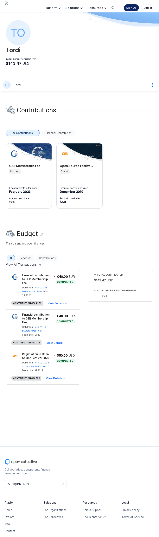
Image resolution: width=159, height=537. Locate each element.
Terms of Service (133, 517)
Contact (10, 531)
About (9, 524)
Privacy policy (131, 510)
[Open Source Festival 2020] (64, 153)
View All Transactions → (23, 264)
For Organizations (55, 510)
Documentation (93, 517)
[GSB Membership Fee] (14, 153)
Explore (10, 517)
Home (8, 510)
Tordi (17, 85)
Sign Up (131, 7)
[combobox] (36, 484)
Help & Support (93, 510)
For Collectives (53, 517)
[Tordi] (7, 85)
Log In (148, 7)
